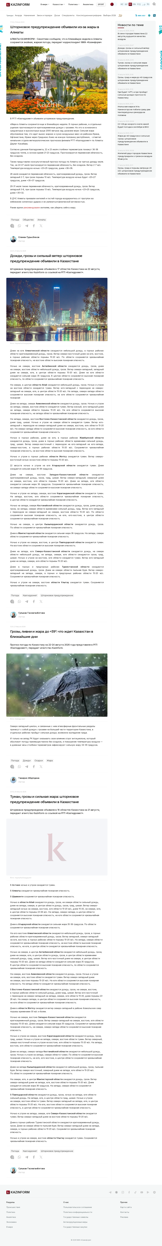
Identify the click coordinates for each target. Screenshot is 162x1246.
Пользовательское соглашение (77, 1213)
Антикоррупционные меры (75, 1228)
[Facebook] (34, 226)
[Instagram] (12, 226)
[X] (41, 226)
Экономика (11, 1228)
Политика (10, 1218)
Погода (15, 220)
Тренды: (10, 15)
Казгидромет (30, 595)
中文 (139, 4)
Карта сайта (126, 1213)
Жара (50, 760)
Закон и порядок (44, 15)
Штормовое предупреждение (57, 595)
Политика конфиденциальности (77, 1218)
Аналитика (88, 4)
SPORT (101, 4)
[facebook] (129, 1199)
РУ (130, 4)
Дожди (27, 760)
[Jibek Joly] (141, 15)
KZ (122, 4)
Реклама (124, 1223)
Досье (57, 15)
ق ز (143, 4)
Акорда (18, 15)
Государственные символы (75, 1223)
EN (134, 4)
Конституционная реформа (89, 15)
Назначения (29, 15)
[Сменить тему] (113, 4)
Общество (28, 220)
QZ (126, 4)
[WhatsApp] (19, 226)
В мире (9, 1233)
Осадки (39, 760)
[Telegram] (27, 226)
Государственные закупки (75, 1233)
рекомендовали (32, 207)
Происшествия (13, 1213)
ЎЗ (148, 4)
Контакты (124, 1218)
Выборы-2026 (109, 15)
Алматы (42, 220)
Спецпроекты (68, 15)
